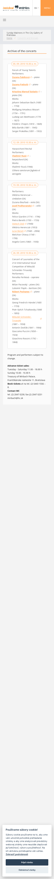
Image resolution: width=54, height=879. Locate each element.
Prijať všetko (27, 862)
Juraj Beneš (19, 231)
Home (9, 38)
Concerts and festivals (28, 38)
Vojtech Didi (19, 224)
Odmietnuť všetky (27, 870)
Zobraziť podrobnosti (17, 854)
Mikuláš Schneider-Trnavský (24, 318)
